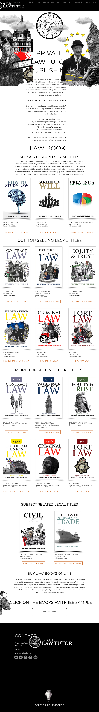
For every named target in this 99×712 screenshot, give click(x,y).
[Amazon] (25, 657)
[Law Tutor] (21, 657)
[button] (7, 5)
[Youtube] (16, 657)
